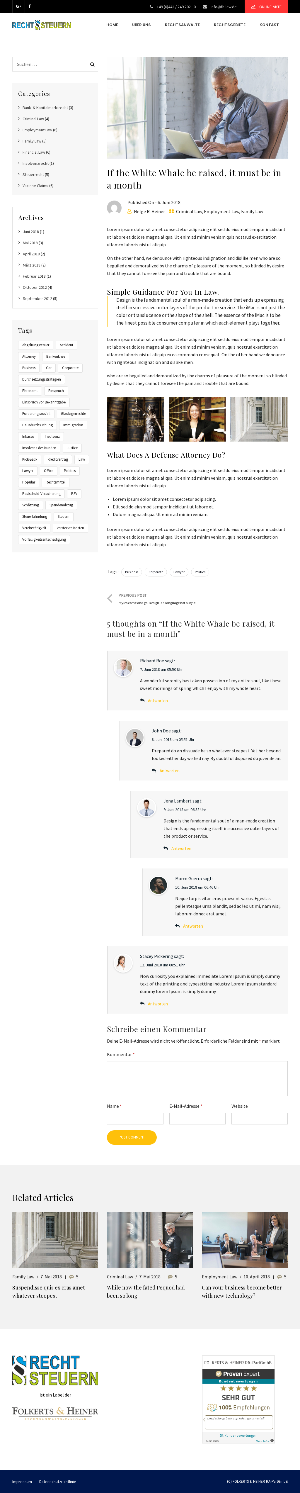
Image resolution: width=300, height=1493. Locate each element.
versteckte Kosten (70, 527)
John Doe (161, 731)
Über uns (141, 25)
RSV (74, 493)
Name (114, 1106)
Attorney (29, 356)
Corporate (156, 572)
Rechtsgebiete (230, 25)
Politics (200, 572)
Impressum (22, 1481)
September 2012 (37, 298)
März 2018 (31, 265)
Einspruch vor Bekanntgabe (44, 402)
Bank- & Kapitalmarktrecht (45, 107)
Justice (72, 447)
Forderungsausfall (36, 413)
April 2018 (31, 254)
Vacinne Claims (35, 185)
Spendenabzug (61, 505)
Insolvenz (52, 436)
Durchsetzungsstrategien (41, 379)
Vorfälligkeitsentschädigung (44, 539)
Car (49, 367)
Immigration (73, 425)
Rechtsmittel (55, 482)
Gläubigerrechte (73, 413)
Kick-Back (29, 459)
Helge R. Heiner (149, 211)
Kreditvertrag (58, 459)
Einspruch (56, 390)
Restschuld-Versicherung (41, 493)
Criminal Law (189, 211)
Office (48, 470)
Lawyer (179, 572)
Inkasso (28, 436)
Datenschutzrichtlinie (57, 1481)
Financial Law (34, 152)
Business (131, 572)
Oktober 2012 (35, 287)
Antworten (158, 700)
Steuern (63, 516)
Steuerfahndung (34, 516)
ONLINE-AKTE (270, 6)
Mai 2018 (30, 242)
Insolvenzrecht (36, 163)
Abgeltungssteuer (35, 344)
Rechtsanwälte (182, 25)
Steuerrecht (33, 174)
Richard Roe (152, 661)
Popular (28, 482)
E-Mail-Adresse (185, 1106)
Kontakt (269, 25)
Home (112, 25)
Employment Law (221, 211)
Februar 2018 (34, 276)
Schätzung (30, 505)
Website (239, 1106)
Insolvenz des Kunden (39, 447)
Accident (66, 344)
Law (82, 459)
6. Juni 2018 (169, 202)
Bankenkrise (55, 356)
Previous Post (157, 599)
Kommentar (121, 1054)
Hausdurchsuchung (37, 425)
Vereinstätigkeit (34, 527)
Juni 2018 (31, 231)
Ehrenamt (30, 390)
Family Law (252, 211)
